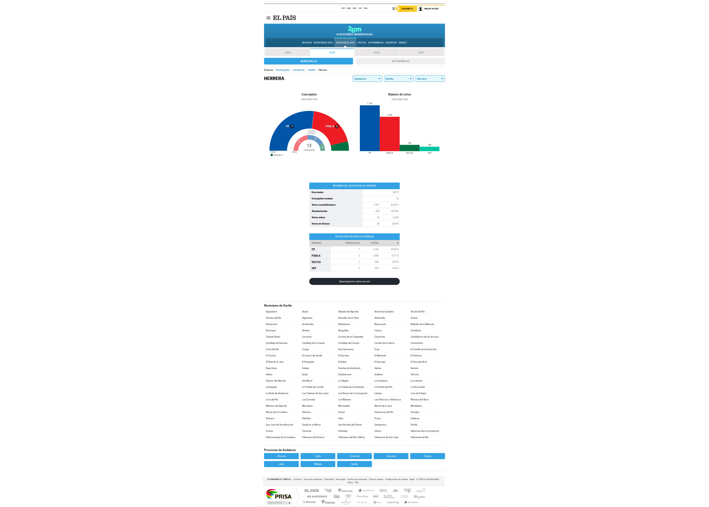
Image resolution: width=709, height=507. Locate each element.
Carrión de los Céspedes (350, 336)
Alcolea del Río (273, 318)
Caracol (419, 491)
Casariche (379, 336)
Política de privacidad (357, 479)
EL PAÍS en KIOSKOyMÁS (428, 479)
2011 (377, 52)
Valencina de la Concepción (425, 431)
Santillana (346, 491)
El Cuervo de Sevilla (312, 355)
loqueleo (393, 502)
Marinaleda (344, 405)
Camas (378, 330)
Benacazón (380, 324)
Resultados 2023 (323, 42)
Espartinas (271, 368)
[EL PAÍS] (285, 17)
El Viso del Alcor (419, 361)
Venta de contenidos (313, 479)
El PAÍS (311, 491)
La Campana (381, 380)
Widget (403, 42)
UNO (337, 496)
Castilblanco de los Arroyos (425, 336)
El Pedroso (416, 355)
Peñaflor (306, 418)
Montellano (416, 405)
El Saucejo (379, 361)
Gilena (269, 374)
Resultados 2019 (345, 42)
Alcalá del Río (418, 311)
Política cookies (376, 479)
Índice (350, 482)
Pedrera (270, 418)
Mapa (412, 479)
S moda (377, 502)
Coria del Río (272, 349)
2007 (421, 52)
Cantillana (416, 330)
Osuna (341, 412)
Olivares (306, 412)
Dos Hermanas (346, 349)
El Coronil (271, 355)
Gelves (377, 368)
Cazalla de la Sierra (384, 343)
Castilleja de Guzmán (276, 343)
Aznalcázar (272, 324)
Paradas (415, 412)
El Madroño (380, 355)
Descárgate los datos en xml (354, 281)
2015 (332, 52)
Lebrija (378, 393)
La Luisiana (416, 380)
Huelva (427, 456)
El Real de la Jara (275, 361)
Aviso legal (340, 479)
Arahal (414, 318)
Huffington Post (316, 496)
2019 (288, 52)
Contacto (298, 479)
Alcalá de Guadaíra (384, 311)
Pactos (362, 42)
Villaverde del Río (420, 437)
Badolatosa (344, 324)
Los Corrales (308, 399)
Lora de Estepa (418, 393)
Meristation (411, 502)
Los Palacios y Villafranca (387, 399)
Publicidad (329, 479)
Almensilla (379, 318)
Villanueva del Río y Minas (351, 437)
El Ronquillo (308, 361)
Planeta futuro (402, 496)
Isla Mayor (307, 380)
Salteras (415, 418)
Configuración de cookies (396, 479)
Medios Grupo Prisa (279, 503)
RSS (356, 482)
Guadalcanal (344, 374)
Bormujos (271, 330)
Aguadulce (271, 311)
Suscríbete (407, 8)
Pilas (340, 418)
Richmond (309, 502)
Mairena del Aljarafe (276, 405)
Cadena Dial (375, 496)
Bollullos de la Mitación (422, 324)
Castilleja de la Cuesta (313, 343)
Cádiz (318, 456)
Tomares (306, 431)
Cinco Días (361, 496)
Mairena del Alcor (420, 399)
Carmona (307, 336)
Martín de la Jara (383, 405)
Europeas (391, 42)
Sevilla (414, 424)
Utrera (377, 431)
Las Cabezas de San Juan (315, 393)
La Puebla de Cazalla (313, 387)
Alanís (305, 311)
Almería (281, 456)
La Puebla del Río (383, 387)
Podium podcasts (345, 502)
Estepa (305, 368)
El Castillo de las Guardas (423, 349)
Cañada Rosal (273, 336)
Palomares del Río (383, 412)
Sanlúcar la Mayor (311, 424)
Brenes (305, 330)
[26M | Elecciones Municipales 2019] (354, 31)
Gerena (414, 368)
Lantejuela (271, 387)
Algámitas (307, 318)
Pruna (377, 418)
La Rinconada (418, 387)
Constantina (417, 343)
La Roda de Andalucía (277, 393)
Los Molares (344, 399)
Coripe (305, 349)
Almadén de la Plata (348, 318)
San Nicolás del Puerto (350, 424)
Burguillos (343, 330)
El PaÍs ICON (361, 502)
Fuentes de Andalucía (349, 368)
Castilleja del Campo (348, 343)
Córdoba (354, 456)
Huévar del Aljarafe (276, 380)
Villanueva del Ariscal (313, 437)
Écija (376, 349)
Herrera (415, 374)
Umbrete (342, 431)
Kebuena (416, 496)
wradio (347, 496)
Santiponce (380, 424)
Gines (305, 374)
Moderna (327, 502)
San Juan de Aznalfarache (279, 424)
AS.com (394, 491)
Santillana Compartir (366, 491)
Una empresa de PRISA (279, 494)
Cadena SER (382, 491)
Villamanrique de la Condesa (280, 437)
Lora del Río (272, 399)
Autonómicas (400, 61)
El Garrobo (343, 355)
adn (406, 491)
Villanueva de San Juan (386, 437)
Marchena (307, 405)
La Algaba (343, 380)
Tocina (269, 431)
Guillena (378, 374)
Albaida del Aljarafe (348, 311)
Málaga (318, 463)
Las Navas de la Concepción (352, 393)
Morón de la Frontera (276, 412)
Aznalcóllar (308, 324)
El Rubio (342, 361)
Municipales (309, 61)
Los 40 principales (329, 491)
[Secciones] (268, 17)
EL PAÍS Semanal (389, 496)
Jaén (281, 463)
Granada (391, 456)
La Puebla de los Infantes (351, 387)
